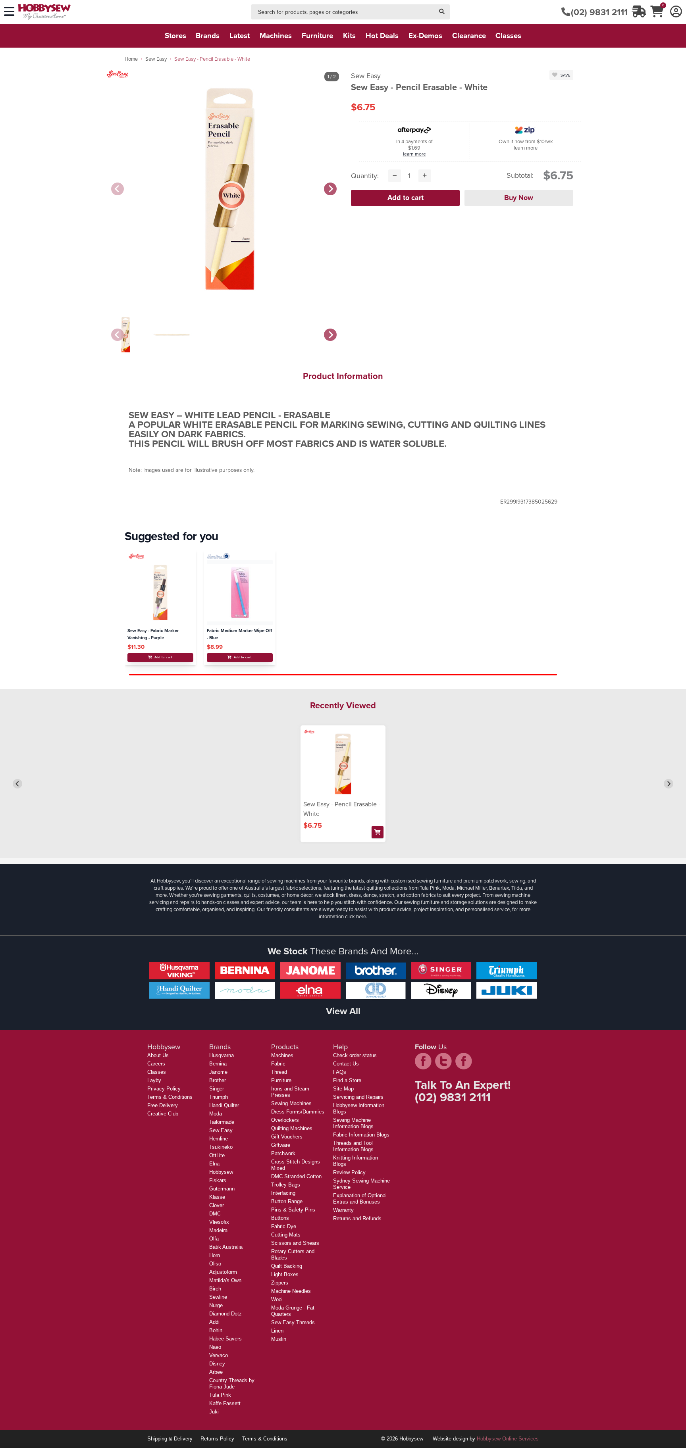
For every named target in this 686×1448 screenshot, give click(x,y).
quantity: (365, 176)
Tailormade (221, 1122)
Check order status (355, 1055)
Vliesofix (219, 1222)
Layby (154, 1080)
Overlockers (285, 1120)
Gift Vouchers (287, 1137)
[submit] (442, 12)
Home (131, 58)
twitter (443, 1061)
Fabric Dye (283, 1226)
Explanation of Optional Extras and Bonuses (360, 1198)
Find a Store (347, 1080)
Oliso (215, 1264)
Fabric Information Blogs (361, 1135)
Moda (215, 1114)
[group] (125, 335)
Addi (214, 1322)
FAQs (339, 1072)
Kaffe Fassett (225, 1403)
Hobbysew (221, 1172)
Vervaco (218, 1355)
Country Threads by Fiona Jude (231, 1383)
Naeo (215, 1347)
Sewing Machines (291, 1103)
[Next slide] (330, 189)
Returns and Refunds (357, 1218)
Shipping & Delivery (170, 1439)
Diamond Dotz (225, 1314)
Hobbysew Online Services (508, 1439)
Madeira (218, 1230)
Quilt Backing (286, 1266)
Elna (214, 1164)
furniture (317, 35)
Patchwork (283, 1153)
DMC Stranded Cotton (296, 1176)
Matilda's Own (225, 1280)
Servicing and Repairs (358, 1097)
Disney (217, 1364)
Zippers (279, 1283)
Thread (279, 1072)
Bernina (218, 1064)
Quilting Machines (291, 1128)
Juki (214, 1412)
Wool (277, 1299)
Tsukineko (221, 1147)
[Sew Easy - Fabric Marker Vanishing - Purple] (160, 592)
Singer (216, 1089)
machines (276, 35)
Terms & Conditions (170, 1097)
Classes (156, 1072)
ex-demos (425, 35)
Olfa (214, 1239)
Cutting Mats (286, 1235)
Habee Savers (225, 1339)
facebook (423, 1061)
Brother (217, 1080)
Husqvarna (221, 1055)
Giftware (280, 1145)
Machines (282, 1055)
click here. (356, 916)
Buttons (280, 1218)
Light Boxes (285, 1274)
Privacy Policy (164, 1089)
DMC (215, 1214)
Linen (277, 1331)
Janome (218, 1072)
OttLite (217, 1155)
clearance (469, 35)
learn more (414, 154)
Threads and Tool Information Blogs (353, 1146)
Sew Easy (156, 58)
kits (349, 35)
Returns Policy (217, 1439)
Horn (214, 1255)
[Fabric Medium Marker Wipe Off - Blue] (239, 592)
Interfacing (283, 1193)
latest (239, 35)
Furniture (281, 1080)
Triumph (218, 1097)
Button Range (287, 1201)
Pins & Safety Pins (293, 1210)
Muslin (278, 1339)
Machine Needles (291, 1291)
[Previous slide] (117, 189)
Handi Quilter (224, 1105)
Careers (156, 1064)
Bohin (215, 1330)
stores (175, 35)
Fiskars (217, 1180)
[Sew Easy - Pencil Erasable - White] (343, 764)
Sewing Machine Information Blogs (353, 1123)
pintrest (463, 1061)
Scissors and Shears (295, 1243)
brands (208, 35)
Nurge (216, 1305)
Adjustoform (223, 1272)
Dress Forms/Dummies (297, 1112)
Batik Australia (226, 1247)
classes (508, 35)
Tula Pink (220, 1395)
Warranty (343, 1210)
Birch (215, 1289)
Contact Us (346, 1064)
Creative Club (162, 1114)
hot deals (382, 35)
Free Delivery (162, 1105)
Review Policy (349, 1172)
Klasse (217, 1197)
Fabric (278, 1064)
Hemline (218, 1139)
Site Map (343, 1089)
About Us (158, 1055)
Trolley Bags (285, 1185)
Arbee (216, 1372)
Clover (216, 1205)
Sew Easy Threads (293, 1322)
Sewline (218, 1297)
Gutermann (222, 1189)
